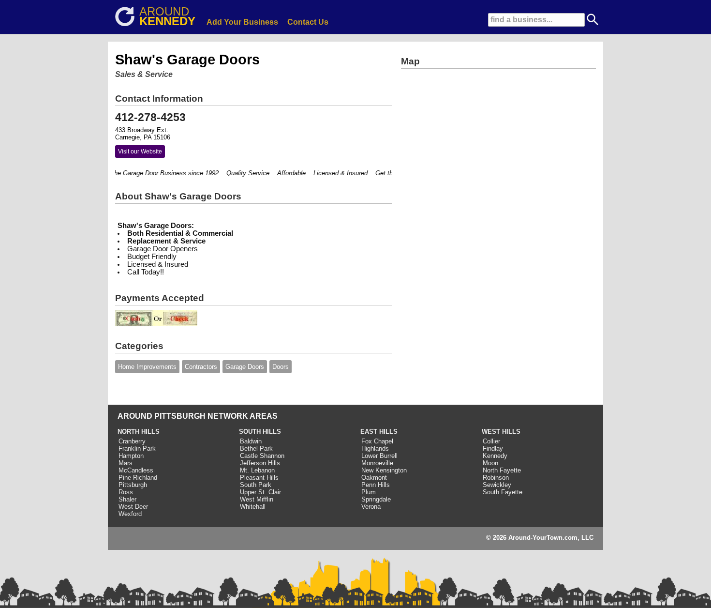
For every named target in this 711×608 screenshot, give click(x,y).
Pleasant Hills (259, 477)
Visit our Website (140, 151)
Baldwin (251, 441)
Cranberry (132, 441)
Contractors (201, 366)
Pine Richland (137, 477)
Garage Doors (244, 366)
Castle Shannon (262, 455)
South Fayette (502, 492)
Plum (368, 492)
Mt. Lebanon (257, 470)
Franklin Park (137, 448)
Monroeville (377, 463)
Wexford (130, 513)
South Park (255, 484)
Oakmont (374, 477)
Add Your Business (242, 22)
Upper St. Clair (260, 492)
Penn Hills (375, 484)
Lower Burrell (379, 455)
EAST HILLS (379, 431)
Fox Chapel (377, 441)
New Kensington (384, 470)
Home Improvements (147, 366)
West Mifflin (256, 499)
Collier (491, 441)
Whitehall (253, 506)
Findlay (493, 448)
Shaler (127, 499)
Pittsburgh (132, 484)
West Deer (133, 506)
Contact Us (307, 22)
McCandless (135, 470)
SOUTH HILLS (260, 431)
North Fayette (502, 470)
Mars (125, 463)
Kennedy (495, 455)
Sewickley (497, 484)
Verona (371, 506)
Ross (125, 492)
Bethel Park (256, 448)
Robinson (496, 477)
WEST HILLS (501, 431)
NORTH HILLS (139, 431)
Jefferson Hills (260, 463)
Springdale (376, 499)
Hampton (131, 455)
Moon (490, 463)
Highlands (375, 448)
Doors (280, 366)
